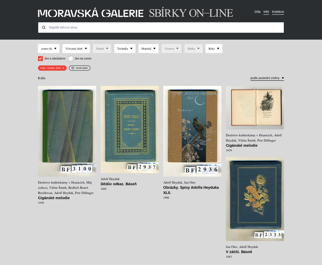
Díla (258, 12)
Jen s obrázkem (54, 58)
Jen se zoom (83, 58)
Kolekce (278, 12)
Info (266, 12)
